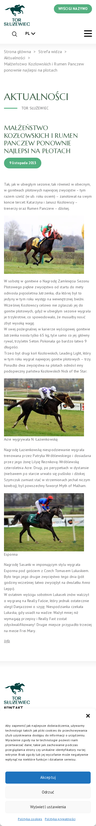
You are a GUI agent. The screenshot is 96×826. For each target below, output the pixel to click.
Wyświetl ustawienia (48, 806)
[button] (88, 715)
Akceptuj (48, 777)
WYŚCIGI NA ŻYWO (72, 8)
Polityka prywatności (60, 819)
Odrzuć (48, 792)
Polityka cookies (30, 819)
